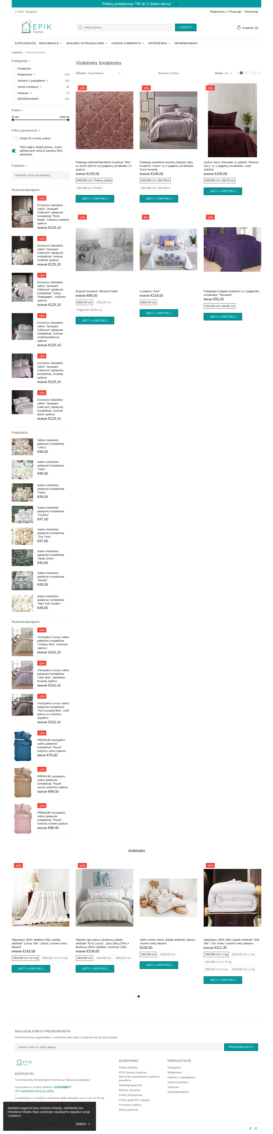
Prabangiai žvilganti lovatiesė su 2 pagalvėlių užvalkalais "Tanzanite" (231, 293)
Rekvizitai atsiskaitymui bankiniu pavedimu (139, 1078)
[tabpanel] (41, 922)
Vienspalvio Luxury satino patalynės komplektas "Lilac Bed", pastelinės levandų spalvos (53, 676)
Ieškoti (186, 27)
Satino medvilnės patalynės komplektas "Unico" (50, 444)
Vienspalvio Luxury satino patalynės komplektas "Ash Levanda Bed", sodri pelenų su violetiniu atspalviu (53, 710)
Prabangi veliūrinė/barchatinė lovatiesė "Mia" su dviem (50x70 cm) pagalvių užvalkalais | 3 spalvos (103, 166)
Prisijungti (235, 11)
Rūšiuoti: (81, 73)
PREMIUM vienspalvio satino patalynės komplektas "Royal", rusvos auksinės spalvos (52, 782)
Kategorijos (174, 1067)
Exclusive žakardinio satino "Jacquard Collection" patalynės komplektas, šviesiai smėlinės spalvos (50, 253)
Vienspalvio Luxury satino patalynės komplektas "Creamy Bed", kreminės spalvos (53, 642)
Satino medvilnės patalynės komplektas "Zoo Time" (50, 533)
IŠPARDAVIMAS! (178, 1092)
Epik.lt (36, 27)
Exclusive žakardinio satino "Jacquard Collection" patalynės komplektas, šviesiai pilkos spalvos (50, 407)
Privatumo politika (130, 1104)
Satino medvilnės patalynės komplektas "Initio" (50, 465)
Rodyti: (219, 73)
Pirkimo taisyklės (129, 1090)
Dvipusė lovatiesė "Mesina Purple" (97, 291)
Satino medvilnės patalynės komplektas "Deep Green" (50, 555)
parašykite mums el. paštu (37, 1090)
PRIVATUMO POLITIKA (56, 1123)
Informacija (251, 11)
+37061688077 (62, 1087)
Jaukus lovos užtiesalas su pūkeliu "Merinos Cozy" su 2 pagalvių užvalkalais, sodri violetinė (231, 166)
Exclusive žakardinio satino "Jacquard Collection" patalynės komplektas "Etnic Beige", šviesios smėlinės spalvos (53, 214)
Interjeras (173, 1087)
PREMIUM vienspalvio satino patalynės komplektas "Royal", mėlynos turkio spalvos (51, 745)
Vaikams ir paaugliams (181, 1077)
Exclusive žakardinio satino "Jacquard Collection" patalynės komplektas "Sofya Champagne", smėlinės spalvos (51, 291)
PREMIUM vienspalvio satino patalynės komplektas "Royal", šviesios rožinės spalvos (52, 818)
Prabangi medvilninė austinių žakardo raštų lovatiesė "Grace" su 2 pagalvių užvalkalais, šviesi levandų (167, 166)
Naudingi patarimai (130, 1085)
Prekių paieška (128, 1067)
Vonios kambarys (178, 1082)
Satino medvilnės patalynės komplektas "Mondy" (50, 576)
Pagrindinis (17, 52)
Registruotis (217, 11)
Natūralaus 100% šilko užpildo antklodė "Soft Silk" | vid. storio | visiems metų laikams (231, 941)
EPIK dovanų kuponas (133, 1072)
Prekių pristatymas (130, 1095)
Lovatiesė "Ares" (150, 291)
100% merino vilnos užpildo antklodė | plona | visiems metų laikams (167, 941)
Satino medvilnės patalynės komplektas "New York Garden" (50, 600)
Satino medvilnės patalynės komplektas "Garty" (50, 489)
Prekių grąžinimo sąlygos (134, 1100)
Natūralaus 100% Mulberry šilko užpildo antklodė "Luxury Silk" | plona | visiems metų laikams (39, 943)
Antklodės (136, 851)
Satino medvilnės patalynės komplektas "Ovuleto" (50, 511)
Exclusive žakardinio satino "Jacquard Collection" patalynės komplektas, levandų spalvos (50, 370)
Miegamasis (174, 1072)
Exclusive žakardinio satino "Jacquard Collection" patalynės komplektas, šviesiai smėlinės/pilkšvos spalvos (50, 331)
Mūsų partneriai (128, 1109)
